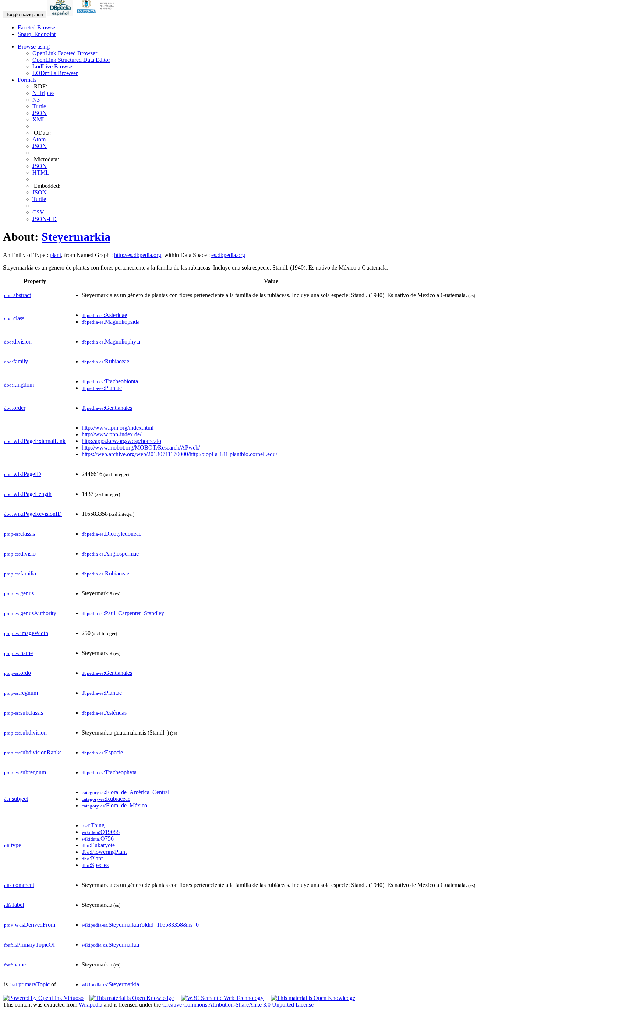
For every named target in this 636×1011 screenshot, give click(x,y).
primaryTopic (29, 984)
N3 (36, 99)
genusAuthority (30, 613)
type (12, 845)
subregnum (25, 772)
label (14, 905)
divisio (20, 553)
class (14, 318)
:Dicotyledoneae (111, 534)
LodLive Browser (53, 66)
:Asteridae (104, 315)
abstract (17, 295)
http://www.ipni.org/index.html (117, 428)
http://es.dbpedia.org (137, 255)
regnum (21, 693)
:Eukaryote (98, 845)
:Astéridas (104, 712)
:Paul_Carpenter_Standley (123, 613)
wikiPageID (22, 474)
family (16, 361)
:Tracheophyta (109, 772)
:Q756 (98, 838)
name (18, 653)
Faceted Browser (37, 27)
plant (55, 255)
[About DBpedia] (61, 14)
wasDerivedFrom (29, 925)
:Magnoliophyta (111, 341)
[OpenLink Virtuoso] (43, 998)
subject (16, 799)
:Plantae (102, 388)
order (14, 408)
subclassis (23, 712)
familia (20, 573)
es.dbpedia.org (228, 255)
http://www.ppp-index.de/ (111, 434)
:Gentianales (107, 408)
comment (19, 885)
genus (19, 593)
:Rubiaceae (105, 361)
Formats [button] (27, 80)
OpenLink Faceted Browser (64, 53)
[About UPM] (97, 14)
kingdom (19, 384)
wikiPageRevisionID (33, 514)
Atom (39, 139)
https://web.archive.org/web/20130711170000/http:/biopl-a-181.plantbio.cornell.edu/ (179, 454)
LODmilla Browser (55, 73)
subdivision (25, 732)
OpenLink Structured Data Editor (71, 60)
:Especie (102, 752)
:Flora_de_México (114, 805)
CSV (38, 212)
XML (39, 119)
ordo (17, 673)
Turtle (39, 106)
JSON (39, 113)
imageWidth (26, 633)
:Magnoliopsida (110, 321)
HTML (40, 172)
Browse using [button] (34, 46)
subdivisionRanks (32, 752)
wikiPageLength (28, 494)
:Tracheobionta (110, 381)
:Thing (93, 825)
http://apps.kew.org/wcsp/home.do (121, 441)
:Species (95, 865)
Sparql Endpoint (37, 34)
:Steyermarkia (110, 944)
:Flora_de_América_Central (125, 792)
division (18, 341)
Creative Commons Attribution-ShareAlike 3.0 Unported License (238, 1004)
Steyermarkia (76, 236)
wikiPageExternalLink (35, 441)
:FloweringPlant (104, 852)
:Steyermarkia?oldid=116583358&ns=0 (140, 925)
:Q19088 (101, 832)
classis (19, 534)
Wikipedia (90, 1004)
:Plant (92, 858)
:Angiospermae (110, 553)
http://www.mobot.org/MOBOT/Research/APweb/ (141, 447)
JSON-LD (44, 219)
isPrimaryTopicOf (29, 944)
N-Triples (43, 93)
